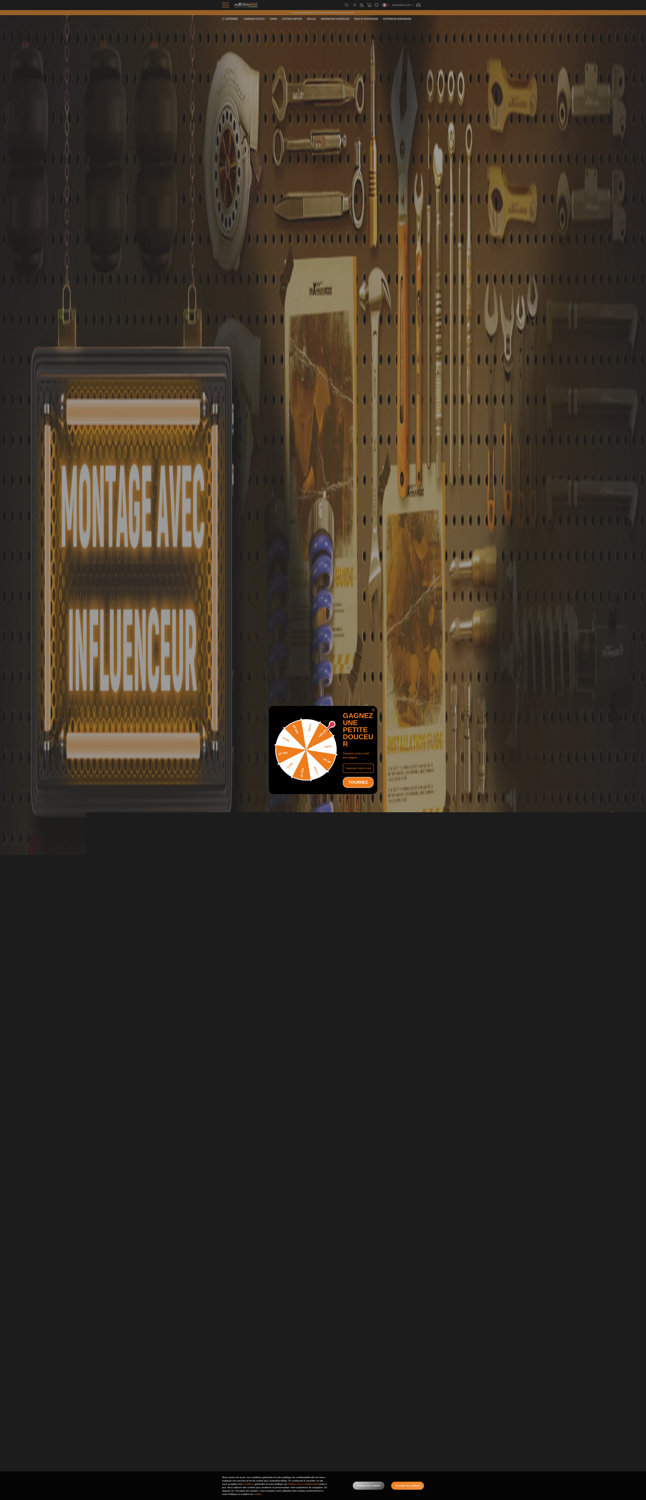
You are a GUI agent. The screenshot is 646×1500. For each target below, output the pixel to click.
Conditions (248, 1484)
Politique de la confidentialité (303, 1484)
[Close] (373, 710)
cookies (258, 1494)
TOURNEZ (358, 782)
